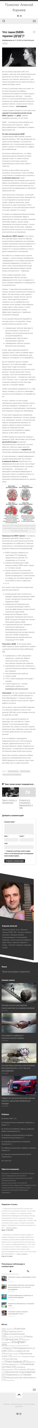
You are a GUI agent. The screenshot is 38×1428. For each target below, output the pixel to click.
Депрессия (14, 1339)
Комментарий (9, 822)
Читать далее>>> (12, 1228)
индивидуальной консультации (16, 689)
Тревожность (15, 1374)
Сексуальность (14, 1364)
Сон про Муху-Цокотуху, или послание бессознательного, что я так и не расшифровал (18, 1068)
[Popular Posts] (10, 1271)
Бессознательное (13, 1335)
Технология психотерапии (12, 774)
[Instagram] (21, 16)
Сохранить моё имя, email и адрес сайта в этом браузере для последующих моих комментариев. (18, 853)
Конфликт (14, 1343)
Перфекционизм (17, 1356)
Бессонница (10, 1337)
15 (3, 652)
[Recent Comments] (27, 1271)
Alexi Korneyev (29, 40)
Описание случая (12, 1354)
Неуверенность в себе (18, 1349)
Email (22, 836)
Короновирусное (12, 1345)
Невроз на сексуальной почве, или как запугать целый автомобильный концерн (18, 1100)
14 (33, 452)
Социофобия (23, 1370)
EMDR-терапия (13, 771)
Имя (6, 836)
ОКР (14, 1351)
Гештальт (20, 1337)
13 (31, 548)
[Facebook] (18, 16)
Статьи (5, 43)
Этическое (10, 1380)
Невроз (9, 1348)
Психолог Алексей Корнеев (19, 7)
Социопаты (10, 1369)
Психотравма (25, 771)
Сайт (6, 843)
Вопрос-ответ (8, 1118)
